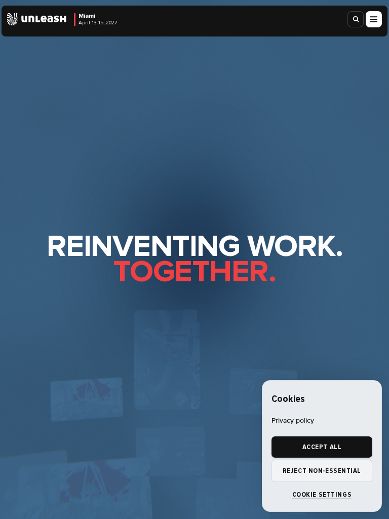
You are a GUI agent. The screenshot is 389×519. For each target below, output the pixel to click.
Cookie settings (322, 495)
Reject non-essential (322, 471)
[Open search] (356, 19)
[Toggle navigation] (374, 19)
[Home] (37, 19)
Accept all (322, 447)
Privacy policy (292, 420)
